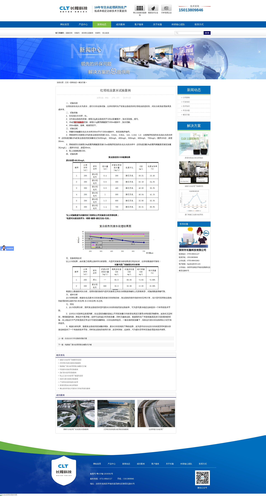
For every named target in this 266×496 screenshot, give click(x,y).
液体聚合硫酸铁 (87, 33)
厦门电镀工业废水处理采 (194, 215)
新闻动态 (101, 24)
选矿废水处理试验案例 (68, 373)
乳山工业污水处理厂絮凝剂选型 (71, 376)
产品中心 (83, 24)
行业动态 (186, 102)
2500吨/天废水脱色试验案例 (70, 363)
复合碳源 (105, 33)
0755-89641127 (106, 479)
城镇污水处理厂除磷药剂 (194, 186)
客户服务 (139, 24)
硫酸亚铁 (69, 33)
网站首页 (64, 24)
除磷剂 (97, 33)
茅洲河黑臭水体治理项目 (69, 385)
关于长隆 (157, 24)
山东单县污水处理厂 (156, 429)
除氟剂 (77, 33)
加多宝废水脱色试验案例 (69, 379)
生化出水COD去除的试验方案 (76, 338)
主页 (66, 82)
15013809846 (128, 479)
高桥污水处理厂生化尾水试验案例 (75, 429)
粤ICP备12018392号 (104, 474)
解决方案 (82, 82)
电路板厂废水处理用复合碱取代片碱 (78, 345)
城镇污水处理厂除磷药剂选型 (70, 360)
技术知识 (186, 106)
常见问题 (186, 110)
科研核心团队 (178, 24)
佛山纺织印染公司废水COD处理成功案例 (75, 388)
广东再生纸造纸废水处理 (69, 382)
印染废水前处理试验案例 (69, 369)
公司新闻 (186, 98)
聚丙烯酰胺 (79, 122)
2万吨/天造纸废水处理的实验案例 (116, 429)
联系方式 (199, 24)
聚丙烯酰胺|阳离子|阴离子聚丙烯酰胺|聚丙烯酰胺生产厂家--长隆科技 (73, 9)
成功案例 (120, 24)
